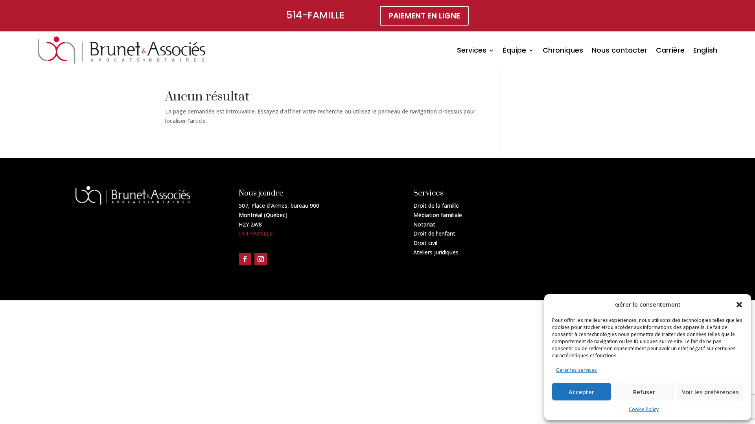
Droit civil (425, 243)
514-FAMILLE (315, 15)
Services (471, 50)
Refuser (644, 392)
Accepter (581, 392)
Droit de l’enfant (434, 233)
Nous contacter (619, 50)
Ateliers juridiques (436, 252)
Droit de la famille (436, 205)
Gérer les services (576, 370)
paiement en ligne (424, 15)
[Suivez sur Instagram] (260, 259)
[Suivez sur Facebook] (245, 259)
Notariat (424, 224)
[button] (739, 305)
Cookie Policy (644, 409)
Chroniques (563, 50)
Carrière (670, 50)
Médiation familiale (437, 215)
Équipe (514, 50)
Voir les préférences (710, 392)
